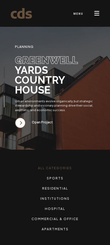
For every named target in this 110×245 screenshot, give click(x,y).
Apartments (55, 229)
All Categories (55, 168)
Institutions (55, 199)
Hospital (55, 209)
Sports (55, 178)
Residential (55, 188)
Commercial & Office (55, 219)
